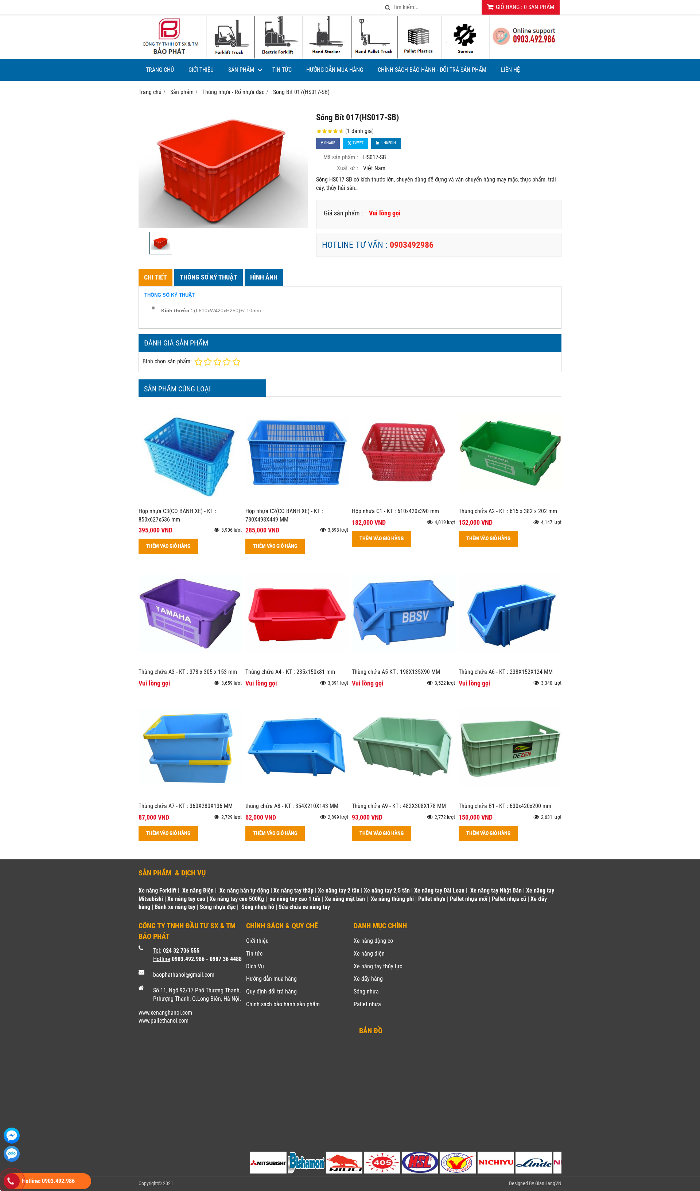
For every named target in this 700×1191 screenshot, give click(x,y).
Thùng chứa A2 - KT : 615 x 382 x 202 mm (508, 511)
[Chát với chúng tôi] (12, 1136)
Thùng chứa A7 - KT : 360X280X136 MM (186, 806)
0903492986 (411, 245)
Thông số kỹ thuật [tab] (208, 277)
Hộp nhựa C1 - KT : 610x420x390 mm (395, 511)
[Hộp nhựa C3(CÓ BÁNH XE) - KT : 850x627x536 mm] (190, 501)
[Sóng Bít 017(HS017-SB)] (223, 170)
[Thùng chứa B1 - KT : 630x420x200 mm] (510, 796)
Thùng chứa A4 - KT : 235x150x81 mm (290, 671)
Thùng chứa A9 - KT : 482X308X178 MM (399, 806)
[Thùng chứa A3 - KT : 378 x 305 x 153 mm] (190, 662)
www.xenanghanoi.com (165, 1012)
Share (329, 143)
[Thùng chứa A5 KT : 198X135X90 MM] (403, 662)
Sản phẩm (241, 69)
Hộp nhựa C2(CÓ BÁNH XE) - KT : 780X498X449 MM (284, 515)
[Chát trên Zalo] (12, 1154)
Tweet (357, 143)
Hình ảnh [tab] (263, 277)
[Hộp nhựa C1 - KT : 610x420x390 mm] (403, 501)
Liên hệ (510, 69)
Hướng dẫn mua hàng (334, 69)
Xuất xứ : (347, 168)
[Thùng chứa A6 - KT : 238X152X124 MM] (510, 662)
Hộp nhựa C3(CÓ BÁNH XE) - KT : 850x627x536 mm (177, 515)
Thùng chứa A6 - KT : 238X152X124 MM (506, 671)
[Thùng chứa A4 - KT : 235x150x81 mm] (297, 662)
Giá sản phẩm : (343, 213)
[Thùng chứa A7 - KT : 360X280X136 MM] (190, 796)
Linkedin (388, 143)
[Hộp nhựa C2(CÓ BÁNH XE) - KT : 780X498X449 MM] (297, 501)
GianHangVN (548, 1183)
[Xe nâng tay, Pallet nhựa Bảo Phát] (350, 57)
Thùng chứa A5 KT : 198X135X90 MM (396, 671)
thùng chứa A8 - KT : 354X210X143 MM (291, 806)
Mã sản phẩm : (340, 157)
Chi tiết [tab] (155, 277)
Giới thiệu (201, 69)
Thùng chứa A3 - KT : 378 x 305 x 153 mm (188, 671)
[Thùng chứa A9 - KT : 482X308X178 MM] (403, 796)
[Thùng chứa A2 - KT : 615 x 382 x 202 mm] (510, 501)
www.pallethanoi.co (161, 1020)
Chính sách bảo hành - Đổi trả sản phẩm (432, 69)
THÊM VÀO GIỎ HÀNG (168, 546)
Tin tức (282, 69)
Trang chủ (160, 69)
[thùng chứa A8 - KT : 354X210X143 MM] (297, 796)
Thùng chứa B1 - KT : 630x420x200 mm (505, 806)
